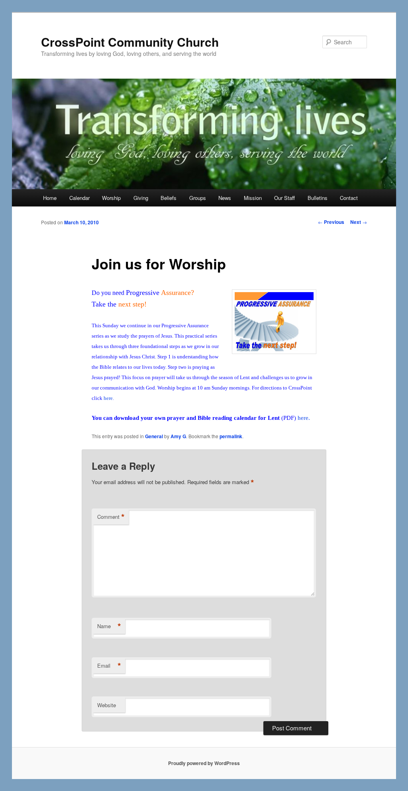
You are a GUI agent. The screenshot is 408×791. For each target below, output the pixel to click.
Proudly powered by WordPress (204, 763)
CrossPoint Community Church (130, 41)
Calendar (79, 198)
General (154, 436)
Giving (140, 198)
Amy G (178, 436)
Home (50, 198)
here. (304, 418)
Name (109, 626)
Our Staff (284, 198)
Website (106, 705)
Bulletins (318, 198)
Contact (349, 198)
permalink (231, 436)
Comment (111, 516)
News (224, 198)
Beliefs (169, 198)
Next (358, 221)
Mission (253, 198)
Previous (331, 221)
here (108, 398)
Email (109, 665)
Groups (197, 198)
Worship (111, 198)
